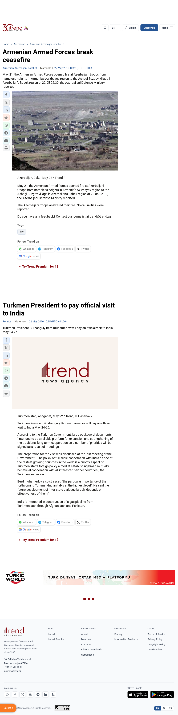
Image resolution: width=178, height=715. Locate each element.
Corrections (87, 654)
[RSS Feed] (53, 694)
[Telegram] (38, 694)
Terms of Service (156, 634)
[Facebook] (15, 694)
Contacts (86, 644)
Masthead (86, 639)
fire (22, 231)
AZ (164, 708)
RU (170, 708)
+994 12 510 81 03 (13, 667)
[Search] (105, 27)
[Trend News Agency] (14, 631)
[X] (22, 694)
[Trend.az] (15, 28)
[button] (6, 95)
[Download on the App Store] (137, 694)
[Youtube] (30, 694)
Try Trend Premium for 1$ (40, 266)
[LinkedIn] (45, 694)
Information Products (126, 639)
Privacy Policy (155, 639)
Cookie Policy (155, 649)
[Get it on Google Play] (162, 694)
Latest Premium (56, 639)
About (84, 634)
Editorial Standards (91, 649)
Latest (51, 634)
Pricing (118, 634)
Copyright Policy (156, 644)
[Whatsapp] (7, 694)
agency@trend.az (12, 671)
